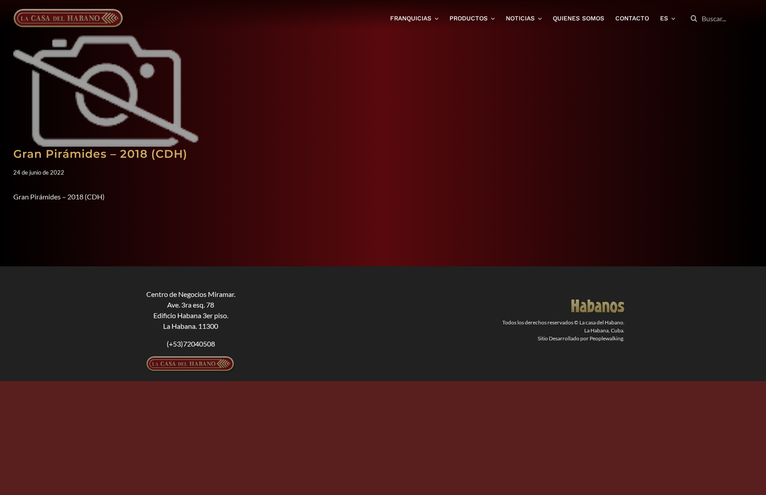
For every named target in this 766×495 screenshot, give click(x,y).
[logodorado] (598, 303)
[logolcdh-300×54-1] (190, 359)
